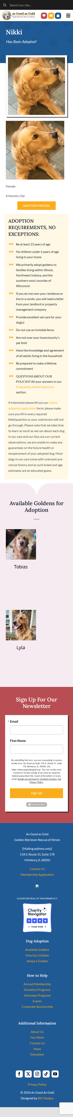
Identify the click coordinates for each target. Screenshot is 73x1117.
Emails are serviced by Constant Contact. (37, 778)
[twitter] (28, 1074)
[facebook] (19, 1074)
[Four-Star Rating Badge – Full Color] (37, 904)
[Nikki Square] (36, 59)
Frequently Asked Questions (35, 387)
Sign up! (36, 793)
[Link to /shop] (58, 16)
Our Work (37, 1037)
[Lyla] (21, 612)
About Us (37, 1031)
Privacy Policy (37, 1084)
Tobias (21, 567)
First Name (18, 740)
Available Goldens (37, 949)
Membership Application (37, 874)
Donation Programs (37, 989)
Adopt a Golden (37, 961)
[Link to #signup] (51, 16)
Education (37, 1054)
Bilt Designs (46, 1098)
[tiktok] (46, 1074)
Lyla (21, 647)
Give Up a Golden (37, 955)
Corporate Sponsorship (37, 1006)
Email (14, 721)
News (37, 1049)
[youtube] (55, 1074)
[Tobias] (21, 532)
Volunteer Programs (37, 995)
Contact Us (37, 869)
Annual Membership (37, 984)
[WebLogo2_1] (18, 12)
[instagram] (37, 1074)
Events (37, 1001)
